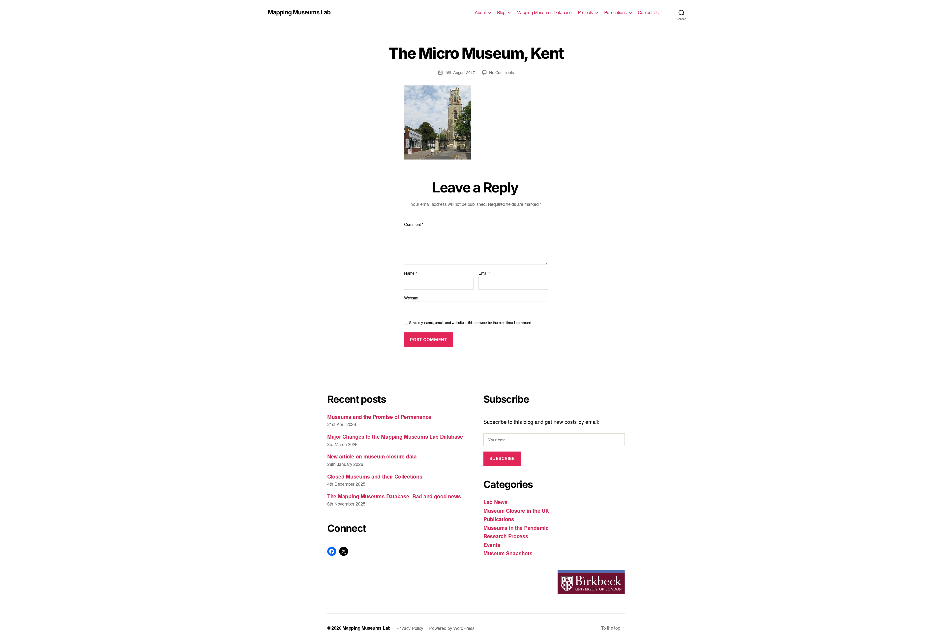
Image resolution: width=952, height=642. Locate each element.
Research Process (505, 536)
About (480, 12)
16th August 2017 (460, 72)
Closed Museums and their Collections (374, 476)
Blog (501, 12)
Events (491, 544)
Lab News (495, 502)
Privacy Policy (409, 628)
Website (411, 297)
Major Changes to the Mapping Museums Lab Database (395, 436)
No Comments (501, 72)
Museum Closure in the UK (516, 510)
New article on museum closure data (372, 456)
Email (484, 273)
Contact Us (648, 12)
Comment (413, 224)
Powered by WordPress (452, 628)
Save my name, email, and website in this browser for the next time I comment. (470, 322)
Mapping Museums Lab (299, 12)
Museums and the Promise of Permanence (379, 416)
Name (410, 273)
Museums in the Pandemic (516, 527)
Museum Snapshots (508, 553)
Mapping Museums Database (544, 12)
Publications (615, 12)
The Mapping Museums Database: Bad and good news (394, 496)
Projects (585, 12)
